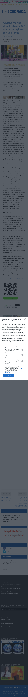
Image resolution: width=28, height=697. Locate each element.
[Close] (25, 319)
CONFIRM (8, 375)
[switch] (22, 350)
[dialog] (14, 348)
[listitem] (14, 346)
